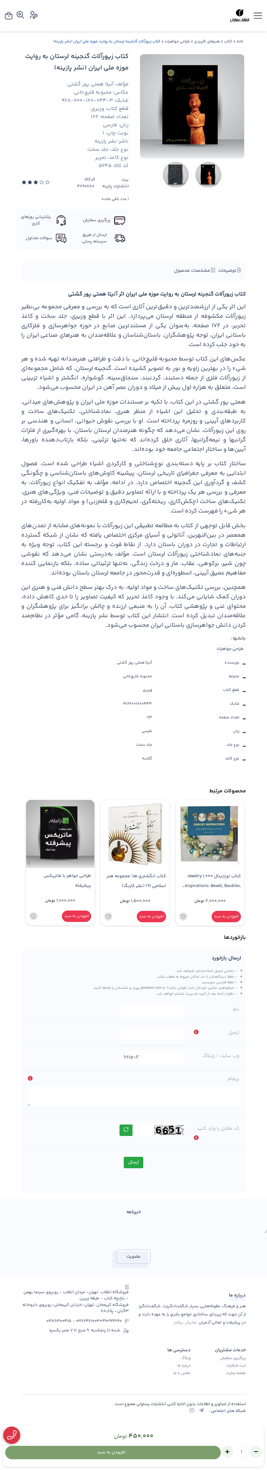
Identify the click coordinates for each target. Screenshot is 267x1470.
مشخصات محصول (192, 270)
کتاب (228, 41)
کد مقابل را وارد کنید (218, 1128)
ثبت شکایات (236, 1366)
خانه (239, 41)
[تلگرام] (201, 1411)
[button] (28, 863)
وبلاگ (185, 1358)
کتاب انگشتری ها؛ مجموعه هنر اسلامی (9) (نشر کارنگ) (136, 881)
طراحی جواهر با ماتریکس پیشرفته (67, 880)
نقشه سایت (236, 1373)
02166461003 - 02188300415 (73, 1321)
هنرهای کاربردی (207, 41)
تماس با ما (182, 1373)
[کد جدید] (126, 1130)
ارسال (133, 1162)
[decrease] (256, 1452)
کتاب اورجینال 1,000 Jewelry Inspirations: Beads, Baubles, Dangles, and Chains (213, 882)
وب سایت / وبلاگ (221, 1056)
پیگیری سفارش (233, 1358)
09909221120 (111, 1321)
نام (236, 1009)
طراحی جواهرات (177, 41)
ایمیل (233, 1032)
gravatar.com (151, 988)
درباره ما (183, 1366)
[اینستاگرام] (192, 1411)
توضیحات (227, 270)
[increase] (227, 1452)
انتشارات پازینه (115, 186)
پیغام (233, 1079)
